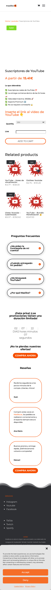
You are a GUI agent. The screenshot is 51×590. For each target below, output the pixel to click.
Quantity (10, 124)
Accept (25, 572)
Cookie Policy (19, 586)
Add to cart (25, 141)
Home (7, 21)
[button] (46, 548)
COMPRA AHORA (25, 355)
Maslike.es (18, 414)
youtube (14, 21)
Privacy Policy (30, 586)
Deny (25, 580)
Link (7, 131)
